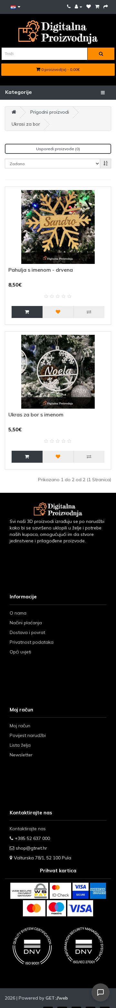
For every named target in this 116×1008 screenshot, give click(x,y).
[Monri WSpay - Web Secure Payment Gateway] (29, 891)
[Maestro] (56, 908)
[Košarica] (97, 6)
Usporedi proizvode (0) (58, 148)
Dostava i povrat (27, 632)
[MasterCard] (34, 908)
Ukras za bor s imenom (35, 414)
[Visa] (80, 908)
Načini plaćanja (26, 623)
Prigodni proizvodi (49, 112)
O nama (18, 613)
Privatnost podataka (31, 642)
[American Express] (98, 891)
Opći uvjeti (20, 652)
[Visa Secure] (80, 891)
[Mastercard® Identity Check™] (60, 891)
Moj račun (20, 726)
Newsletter (21, 755)
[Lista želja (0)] (88, 6)
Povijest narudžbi (28, 735)
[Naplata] (105, 6)
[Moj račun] (78, 6)
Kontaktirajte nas (28, 829)
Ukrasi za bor (26, 124)
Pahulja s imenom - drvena (40, 269)
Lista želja (20, 745)
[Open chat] (101, 992)
